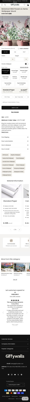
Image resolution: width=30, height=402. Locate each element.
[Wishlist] (24, 5)
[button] (2, 5)
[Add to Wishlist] (12, 264)
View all (15, 279)
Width (3, 56)
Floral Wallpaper (20, 158)
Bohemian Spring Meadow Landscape (19, 273)
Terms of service (19, 398)
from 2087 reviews (15, 296)
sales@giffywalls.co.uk (15, 363)
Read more (5, 132)
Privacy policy (15, 396)
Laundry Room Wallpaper (9, 161)
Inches (6, 52)
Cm (15, 52)
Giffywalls (8, 396)
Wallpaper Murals (7, 175)
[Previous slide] (10, 229)
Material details (24, 67)
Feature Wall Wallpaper (8, 158)
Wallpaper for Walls (18, 171)
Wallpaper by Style (7, 171)
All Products (5, 155)
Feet (24, 52)
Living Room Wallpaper (8, 165)
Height (17, 56)
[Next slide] (19, 229)
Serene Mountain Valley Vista (6, 273)
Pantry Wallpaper (20, 165)
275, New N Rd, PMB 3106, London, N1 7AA (14, 367)
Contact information (23, 396)
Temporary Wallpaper (19, 168)
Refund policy (11, 398)
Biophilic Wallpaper (15, 155)
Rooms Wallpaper (7, 168)
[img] (15, 294)
